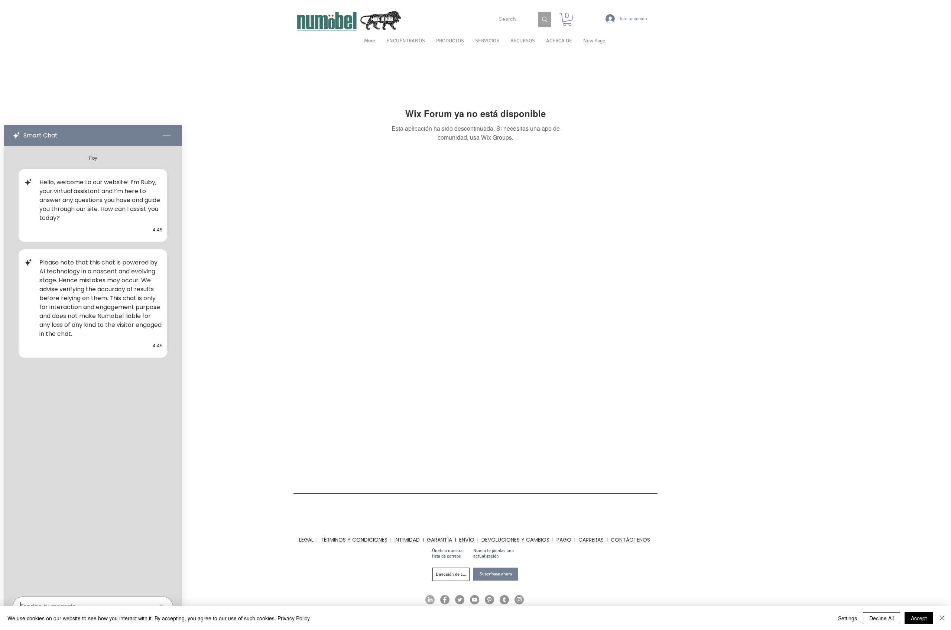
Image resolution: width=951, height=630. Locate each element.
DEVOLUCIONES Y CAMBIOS (515, 539)
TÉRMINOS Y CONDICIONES (354, 539)
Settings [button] (847, 618)
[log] (93, 369)
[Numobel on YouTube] (474, 599)
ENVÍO (466, 539)
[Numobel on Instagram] (519, 599)
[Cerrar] (942, 618)
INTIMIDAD (407, 539)
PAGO (563, 539)
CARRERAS (591, 539)
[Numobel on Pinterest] (489, 599)
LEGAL (306, 539)
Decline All (881, 618)
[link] (567, 19)
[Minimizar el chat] (167, 136)
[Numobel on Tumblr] (504, 599)
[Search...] (544, 19)
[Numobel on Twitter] (459, 599)
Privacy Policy (293, 618)
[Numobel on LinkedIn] (430, 599)
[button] (559, 40)
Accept (919, 618)
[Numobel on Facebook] (444, 599)
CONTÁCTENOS (630, 539)
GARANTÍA (439, 539)
